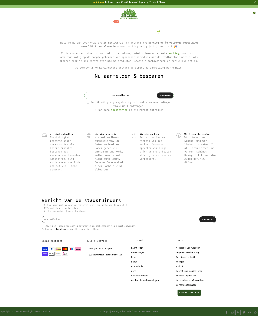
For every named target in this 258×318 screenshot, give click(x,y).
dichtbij (3, 2)
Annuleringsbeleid (186, 275)
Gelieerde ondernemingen (145, 280)
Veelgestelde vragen (100, 248)
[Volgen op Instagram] (232, 312)
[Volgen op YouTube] (249, 312)
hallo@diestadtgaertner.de (107, 255)
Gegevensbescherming (187, 252)
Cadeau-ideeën (86, 23)
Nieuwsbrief (137, 266)
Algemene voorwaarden (188, 248)
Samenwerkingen (139, 275)
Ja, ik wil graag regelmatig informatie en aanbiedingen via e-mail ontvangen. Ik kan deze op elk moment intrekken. (131, 106)
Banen (134, 262)
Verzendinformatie (186, 285)
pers (133, 271)
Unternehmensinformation (190, 280)
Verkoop (110, 23)
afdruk (179, 266)
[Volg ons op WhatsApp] (255, 312)
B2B (155, 23)
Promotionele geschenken (184, 23)
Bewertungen (137, 252)
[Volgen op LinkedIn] (238, 312)
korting (174, 53)
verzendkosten (150, 311)
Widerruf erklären (189, 292)
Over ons (128, 23)
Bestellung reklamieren (189, 271)
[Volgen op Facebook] (226, 312)
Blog (144, 23)
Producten (61, 23)
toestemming (119, 109)
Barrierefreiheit (185, 257)
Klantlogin (137, 248)
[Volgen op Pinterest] (243, 312)
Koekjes (180, 262)
